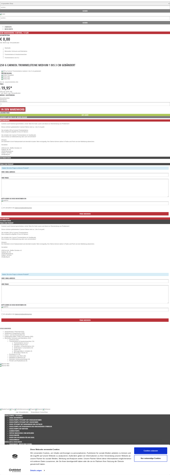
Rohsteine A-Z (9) (14, 354)
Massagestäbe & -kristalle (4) (23, 351)
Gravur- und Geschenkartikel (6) (15, 335)
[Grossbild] (21, 71)
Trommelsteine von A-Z (12, 58)
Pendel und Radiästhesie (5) (18, 361)
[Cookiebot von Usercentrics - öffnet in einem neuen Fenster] (15, 470)
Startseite (8, 27)
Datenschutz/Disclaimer (12, 394)
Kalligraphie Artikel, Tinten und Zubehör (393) (19, 336)
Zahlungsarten (9, 402)
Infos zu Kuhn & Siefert (12, 404)
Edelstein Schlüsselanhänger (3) (19, 359)
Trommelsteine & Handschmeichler (16, 54)
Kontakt (7, 392)
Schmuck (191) (14, 340)
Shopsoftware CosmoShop (39, 412)
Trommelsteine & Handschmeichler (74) (21, 341)
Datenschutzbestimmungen (23, 208)
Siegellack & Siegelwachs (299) (15, 333)
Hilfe (6, 401)
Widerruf (7, 391)
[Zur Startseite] (2, 14)
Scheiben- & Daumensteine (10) (24, 346)
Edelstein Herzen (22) (21, 344)
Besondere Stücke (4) (21, 353)
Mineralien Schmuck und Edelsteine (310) (18, 338)
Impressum (8, 399)
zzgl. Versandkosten (13, 43)
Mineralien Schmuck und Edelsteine (16, 51)
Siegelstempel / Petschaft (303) (14, 332)
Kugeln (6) (17, 349)
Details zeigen (36, 470)
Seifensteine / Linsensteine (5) (23, 348)
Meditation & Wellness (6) (17, 357)
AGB (6, 396)
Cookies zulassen (151, 451)
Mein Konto (9, 29)
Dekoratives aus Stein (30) (17, 356)
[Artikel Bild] (4, 364)
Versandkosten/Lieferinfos (13, 397)
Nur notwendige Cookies (151, 458)
